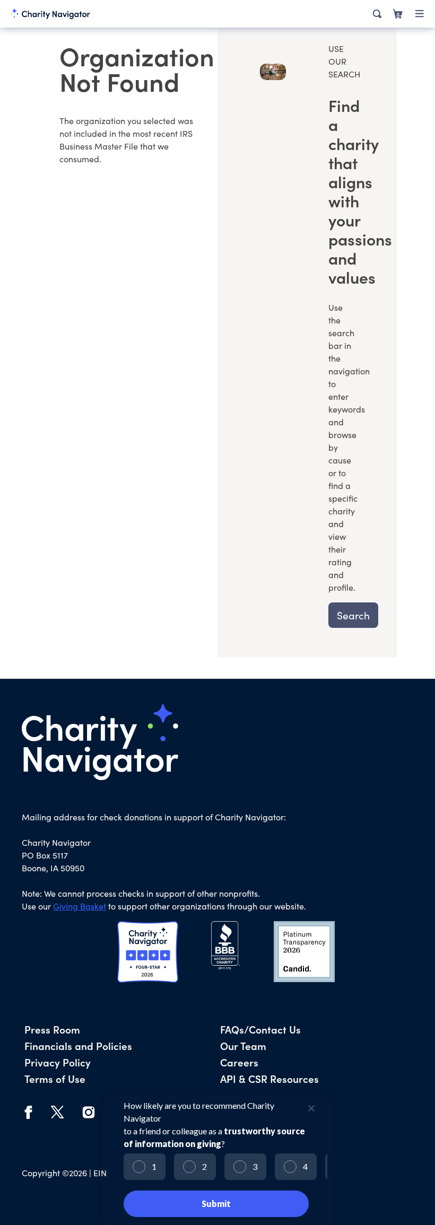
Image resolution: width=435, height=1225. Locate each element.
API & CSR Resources (269, 1078)
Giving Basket (79, 906)
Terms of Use (54, 1078)
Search (353, 615)
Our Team (243, 1045)
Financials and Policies (78, 1045)
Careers (239, 1062)
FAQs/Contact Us (260, 1029)
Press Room (52, 1029)
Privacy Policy (57, 1062)
